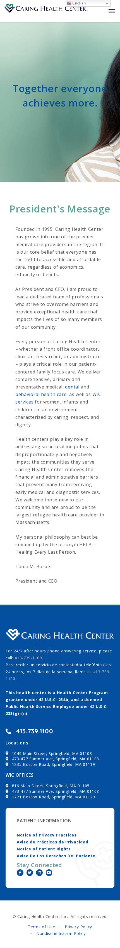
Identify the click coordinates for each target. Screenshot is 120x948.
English (78, 3)
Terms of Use (41, 926)
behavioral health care (40, 394)
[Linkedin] (39, 872)
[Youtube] (49, 872)
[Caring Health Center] (46, 11)
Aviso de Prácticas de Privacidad (52, 842)
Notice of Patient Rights (44, 849)
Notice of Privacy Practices (47, 835)
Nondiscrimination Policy (61, 933)
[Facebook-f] (20, 872)
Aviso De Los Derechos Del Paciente (56, 855)
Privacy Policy (78, 926)
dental (72, 387)
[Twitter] (30, 872)
